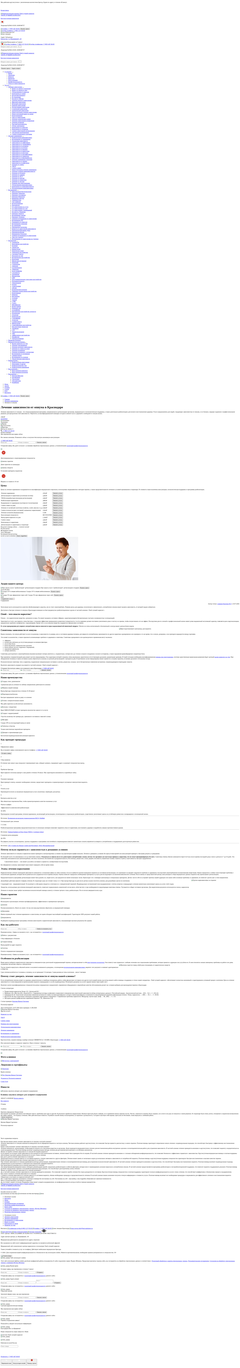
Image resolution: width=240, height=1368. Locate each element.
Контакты (7, 392)
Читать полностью (7, 1117)
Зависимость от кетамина (20, 146)
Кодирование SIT (17, 220)
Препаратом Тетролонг (19, 234)
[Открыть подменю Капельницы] (17, 374)
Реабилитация (12, 360)
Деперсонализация (18, 332)
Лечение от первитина (19, 180)
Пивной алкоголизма (19, 105)
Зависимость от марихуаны (20, 151)
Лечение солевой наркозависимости (23, 171)
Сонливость (16, 273)
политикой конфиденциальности (77, 446)
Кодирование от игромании (21, 354)
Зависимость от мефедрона (20, 163)
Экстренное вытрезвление (20, 132)
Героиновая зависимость (20, 141)
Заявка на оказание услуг (44, 929)
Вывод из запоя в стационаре (21, 88)
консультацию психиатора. (96, 962)
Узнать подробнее (22, 536)
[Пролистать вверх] (6, 1256)
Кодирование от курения (20, 357)
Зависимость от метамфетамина (22, 154)
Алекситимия (16, 286)
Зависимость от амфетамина (21, 142)
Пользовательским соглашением (198, 1261)
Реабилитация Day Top (19, 365)
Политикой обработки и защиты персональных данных (169, 1261)
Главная (7, 399)
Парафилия (15, 337)
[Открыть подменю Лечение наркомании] (23, 136)
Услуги (6, 85)
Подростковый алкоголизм (20, 107)
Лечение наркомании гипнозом (22, 159)
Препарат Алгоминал (19, 195)
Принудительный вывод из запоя (22, 114)
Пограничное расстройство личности (24, 311)
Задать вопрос (16, 68)
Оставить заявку (6, 753)
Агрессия (15, 320)
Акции (6, 386)
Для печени (15, 379)
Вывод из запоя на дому (19, 90)
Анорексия (15, 242)
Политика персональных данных (15, 1212)
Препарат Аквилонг (18, 193)
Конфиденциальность (15, 82)
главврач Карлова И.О (224, 604)
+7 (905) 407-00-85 (14, 29)
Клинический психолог (19, 289)
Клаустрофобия (17, 271)
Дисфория (15, 328)
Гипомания (15, 274)
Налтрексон (16, 205)
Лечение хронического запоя (21, 119)
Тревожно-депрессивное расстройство (24, 291)
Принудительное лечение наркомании (24, 169)
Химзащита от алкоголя (19, 222)
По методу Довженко (19, 212)
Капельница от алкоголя (20, 127)
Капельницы (12, 374)
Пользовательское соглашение (14, 1203)
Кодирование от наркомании (21, 139)
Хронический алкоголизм (20, 110)
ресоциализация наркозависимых (75, 967)
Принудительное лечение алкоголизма (24, 112)
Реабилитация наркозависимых (22, 137)
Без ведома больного (18, 95)
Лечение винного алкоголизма (22, 100)
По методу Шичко (18, 99)
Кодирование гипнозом (19, 224)
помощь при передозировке (164, 657)
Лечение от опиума (18, 178)
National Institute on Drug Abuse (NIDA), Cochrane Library (26, 832)
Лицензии (11, 75)
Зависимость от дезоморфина (21, 144)
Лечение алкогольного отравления (23, 121)
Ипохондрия (16, 276)
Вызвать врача (25, 29)
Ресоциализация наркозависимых (22, 188)
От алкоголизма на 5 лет (20, 208)
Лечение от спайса (18, 164)
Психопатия (16, 313)
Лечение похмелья (18, 122)
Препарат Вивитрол (18, 197)
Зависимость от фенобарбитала (22, 158)
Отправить (40, 1272)
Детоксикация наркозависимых (22, 185)
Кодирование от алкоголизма (13, 1220)
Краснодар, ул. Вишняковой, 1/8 (11, 39)
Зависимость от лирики (19, 161)
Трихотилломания (18, 338)
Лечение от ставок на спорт (21, 349)
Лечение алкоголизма (15, 87)
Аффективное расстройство (21, 335)
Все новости (5, 1101)
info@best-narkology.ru (86, 1228)
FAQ (6, 391)
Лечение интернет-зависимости (22, 347)
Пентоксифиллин (17, 376)
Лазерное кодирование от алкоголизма (24, 218)
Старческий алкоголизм (19, 109)
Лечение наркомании (15, 136)
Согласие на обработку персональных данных (19, 1210)
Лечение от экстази (18, 181)
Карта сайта (8, 1207)
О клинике (7, 72)
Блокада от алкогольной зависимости (24, 229)
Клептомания (16, 293)
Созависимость (17, 321)
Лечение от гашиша (18, 175)
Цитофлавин (16, 377)
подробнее (4, 419)
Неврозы (15, 294)
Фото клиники (13, 80)
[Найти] (19, 46)
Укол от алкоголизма (18, 117)
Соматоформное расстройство (21, 325)
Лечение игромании (18, 350)
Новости (11, 77)
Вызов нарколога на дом (20, 343)
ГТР (13, 330)
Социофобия (16, 318)
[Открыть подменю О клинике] (12, 72)
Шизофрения (16, 305)
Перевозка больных (14, 340)
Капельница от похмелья (20, 129)
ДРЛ (13, 333)
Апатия (14, 300)
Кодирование (12, 190)
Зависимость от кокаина (19, 149)
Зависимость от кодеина (19, 148)
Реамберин (15, 382)
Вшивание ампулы (18, 198)
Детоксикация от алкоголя (20, 92)
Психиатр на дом (17, 256)
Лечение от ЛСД (17, 176)
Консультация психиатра (20, 372)
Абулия (14, 288)
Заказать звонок (41, 442)
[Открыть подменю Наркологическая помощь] (25, 342)
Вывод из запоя (9, 1222)
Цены (6, 384)
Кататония (15, 259)
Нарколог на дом (9, 1225)
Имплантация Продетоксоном (21, 191)
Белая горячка (16, 306)
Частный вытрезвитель (19, 124)
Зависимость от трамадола (20, 156)
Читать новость (19, 1098)
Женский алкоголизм (19, 102)
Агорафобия (16, 310)
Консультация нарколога (20, 370)
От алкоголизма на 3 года (20, 207)
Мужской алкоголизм (19, 104)
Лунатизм (15, 315)
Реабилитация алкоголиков (20, 362)
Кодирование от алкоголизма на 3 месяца (25, 239)
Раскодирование (17, 115)
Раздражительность (18, 281)
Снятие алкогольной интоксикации (23, 131)
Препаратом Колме (18, 232)
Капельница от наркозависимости (23, 186)
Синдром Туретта (17, 254)
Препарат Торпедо (18, 213)
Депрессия (15, 247)
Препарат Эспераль (18, 217)
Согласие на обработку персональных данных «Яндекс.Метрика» (25, 1208)
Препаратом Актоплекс (19, 227)
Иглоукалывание (17, 203)
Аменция (15, 266)
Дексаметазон (16, 381)
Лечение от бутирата (18, 173)
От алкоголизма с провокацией (22, 210)
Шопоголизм (16, 323)
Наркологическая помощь (16, 342)
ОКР (13, 278)
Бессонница (16, 296)
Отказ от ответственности (16, 83)
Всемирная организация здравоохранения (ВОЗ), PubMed (26, 818)
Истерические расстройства (21, 257)
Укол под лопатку (17, 237)
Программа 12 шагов (18, 364)
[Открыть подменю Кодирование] (18, 190)
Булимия (15, 245)
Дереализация (16, 283)
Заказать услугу (57, 493)
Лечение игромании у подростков (23, 352)
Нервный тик (16, 308)
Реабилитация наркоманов (20, 367)
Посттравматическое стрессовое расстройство (26, 279)
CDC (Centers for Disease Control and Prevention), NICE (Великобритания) (31, 845)
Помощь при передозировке (21, 183)
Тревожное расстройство (20, 252)
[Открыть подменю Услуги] (10, 85)
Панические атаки (18, 251)
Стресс (14, 303)
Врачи (10, 73)
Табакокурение (17, 355)
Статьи (6, 389)
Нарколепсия (16, 316)
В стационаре (16, 97)
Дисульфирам (16, 202)
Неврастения (16, 249)
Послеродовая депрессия (20, 327)
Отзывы (7, 387)
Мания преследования (19, 261)
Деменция (15, 269)
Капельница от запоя (18, 93)
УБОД (14, 166)
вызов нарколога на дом (222, 657)
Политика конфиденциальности (14, 1205)
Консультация (12, 369)
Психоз (14, 284)
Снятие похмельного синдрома (22, 134)
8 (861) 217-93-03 (27, 1228)
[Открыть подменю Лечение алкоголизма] (23, 87)
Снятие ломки (16, 168)
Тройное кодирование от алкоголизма (24, 235)
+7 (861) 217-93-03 (19, 30)
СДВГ (14, 301)
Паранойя (15, 262)
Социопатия (16, 264)
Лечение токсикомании (19, 345)
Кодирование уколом (19, 215)
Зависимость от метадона (20, 153)
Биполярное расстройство (20, 244)
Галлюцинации (17, 267)
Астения (14, 298)
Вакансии (11, 78)
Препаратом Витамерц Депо (21, 230)
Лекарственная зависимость (21, 359)
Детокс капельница (18, 126)
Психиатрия (12, 240)
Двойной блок (16, 200)
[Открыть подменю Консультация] (18, 369)
